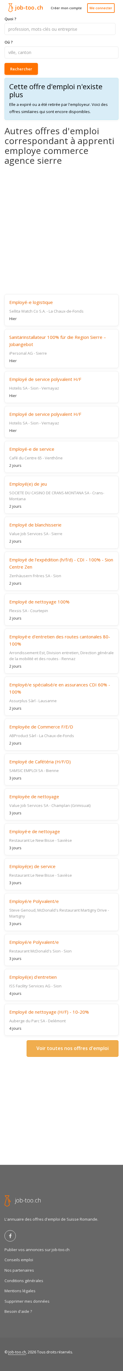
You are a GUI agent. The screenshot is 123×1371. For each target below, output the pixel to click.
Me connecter (101, 8)
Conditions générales (23, 1280)
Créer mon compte (66, 8)
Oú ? (8, 42)
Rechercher (21, 69)
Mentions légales (20, 1290)
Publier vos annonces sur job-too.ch (37, 1249)
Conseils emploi (18, 1259)
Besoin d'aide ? (18, 1311)
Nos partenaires (19, 1270)
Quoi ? (10, 18)
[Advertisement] (61, 229)
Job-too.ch (17, 1352)
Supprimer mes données (27, 1301)
